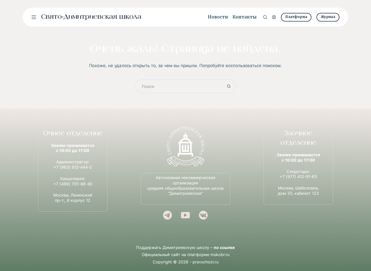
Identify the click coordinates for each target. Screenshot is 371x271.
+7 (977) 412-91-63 (298, 176)
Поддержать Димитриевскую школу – (185, 247)
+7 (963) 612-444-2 (73, 167)
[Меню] (34, 17)
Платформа (296, 17)
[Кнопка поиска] (229, 86)
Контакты (244, 17)
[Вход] (274, 17)
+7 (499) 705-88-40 (72, 183)
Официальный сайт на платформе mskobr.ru (185, 254)
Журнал (328, 17)
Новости (218, 17)
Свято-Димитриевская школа (91, 17)
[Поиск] (265, 17)
